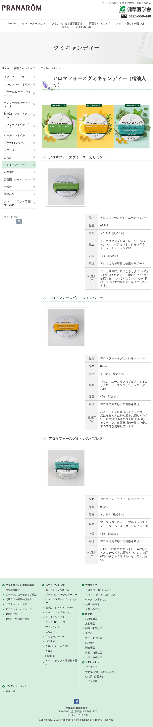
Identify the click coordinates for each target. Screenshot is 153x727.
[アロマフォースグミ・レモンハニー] (66, 346)
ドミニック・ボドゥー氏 (19, 609)
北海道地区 (91, 618)
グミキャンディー (14, 164)
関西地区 (90, 647)
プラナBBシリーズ (15, 142)
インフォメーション (33, 23)
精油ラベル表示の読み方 (19, 599)
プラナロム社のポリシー (19, 604)
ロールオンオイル (14, 135)
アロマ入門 (91, 585)
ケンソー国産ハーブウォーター (17, 104)
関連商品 (9, 194)
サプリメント (12, 150)
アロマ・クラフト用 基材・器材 (17, 203)
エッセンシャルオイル (17, 84)
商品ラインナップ (99, 23)
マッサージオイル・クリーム (17, 126)
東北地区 (90, 623)
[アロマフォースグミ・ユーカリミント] (66, 205)
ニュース (10, 690)
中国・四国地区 (93, 652)
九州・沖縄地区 (93, 657)
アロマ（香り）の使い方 (130, 23)
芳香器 (8, 186)
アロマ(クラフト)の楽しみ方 (100, 594)
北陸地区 (90, 642)
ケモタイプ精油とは (96, 599)
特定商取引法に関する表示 (99, 671)
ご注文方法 (91, 666)
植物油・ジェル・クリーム (17, 115)
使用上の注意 (92, 604)
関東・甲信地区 (93, 628)
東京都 (88, 633)
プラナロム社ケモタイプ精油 (21, 594)
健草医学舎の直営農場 (17, 618)
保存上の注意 (92, 609)
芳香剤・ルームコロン (17, 179)
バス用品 (9, 172)
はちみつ (9, 157)
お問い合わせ (83, 27)
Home (12, 23)
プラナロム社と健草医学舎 (67, 23)
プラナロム (21, 7)
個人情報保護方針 (94, 676)
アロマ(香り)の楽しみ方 (98, 590)
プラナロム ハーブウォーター (17, 93)
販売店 (65, 27)
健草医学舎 (12, 614)
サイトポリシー (93, 681)
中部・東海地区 (93, 638)
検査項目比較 (13, 590)
